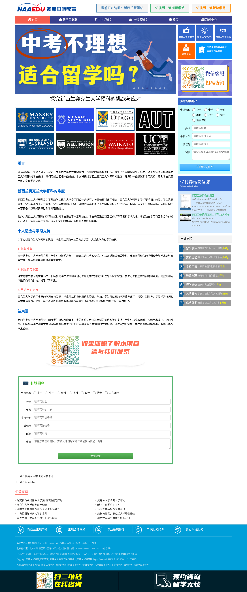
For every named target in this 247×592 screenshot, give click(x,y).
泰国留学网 (87, 565)
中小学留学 (104, 19)
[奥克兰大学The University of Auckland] (35, 144)
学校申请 (191, 266)
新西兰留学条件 (204, 37)
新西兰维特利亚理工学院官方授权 (211, 214)
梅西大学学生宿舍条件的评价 (113, 518)
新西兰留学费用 (186, 37)
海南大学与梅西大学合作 (111, 509)
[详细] (225, 248)
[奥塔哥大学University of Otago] (115, 119)
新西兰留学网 (47, 565)
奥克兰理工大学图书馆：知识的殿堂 (37, 518)
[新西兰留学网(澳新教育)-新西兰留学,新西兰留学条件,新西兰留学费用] (46, 8)
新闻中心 (211, 19)
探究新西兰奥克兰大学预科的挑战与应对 (39, 500)
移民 (175, 19)
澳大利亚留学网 (141, 565)
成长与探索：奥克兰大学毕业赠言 (116, 513)
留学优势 (186, 54)
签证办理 (191, 275)
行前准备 (191, 284)
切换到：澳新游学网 (211, 8)
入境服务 (191, 293)
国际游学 (128, 565)
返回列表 (30, 482)
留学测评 (191, 248)
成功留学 (191, 302)
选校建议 (191, 257)
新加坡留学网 (74, 565)
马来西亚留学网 (102, 565)
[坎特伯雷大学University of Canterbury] (155, 144)
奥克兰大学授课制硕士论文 (32, 504)
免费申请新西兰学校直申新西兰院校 (217, 49)
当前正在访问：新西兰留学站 (122, 8)
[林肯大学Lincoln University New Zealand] (75, 119)
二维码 (133, 559)
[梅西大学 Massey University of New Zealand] (35, 119)
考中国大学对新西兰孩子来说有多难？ (38, 509)
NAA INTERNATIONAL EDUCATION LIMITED (105, 554)
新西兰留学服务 (223, 37)
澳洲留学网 (61, 565)
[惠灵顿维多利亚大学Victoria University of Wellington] (75, 144)
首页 (34, 19)
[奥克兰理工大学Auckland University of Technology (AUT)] (155, 119)
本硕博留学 (140, 19)
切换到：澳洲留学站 (170, 8)
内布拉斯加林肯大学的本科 (32, 513)
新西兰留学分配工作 (108, 504)
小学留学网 (116, 565)
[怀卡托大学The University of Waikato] (115, 144)
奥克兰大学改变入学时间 (39, 476)
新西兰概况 (69, 19)
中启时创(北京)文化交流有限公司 (48, 554)
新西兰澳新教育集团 (203, 195)
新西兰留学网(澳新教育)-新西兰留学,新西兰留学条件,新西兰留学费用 (59, 559)
